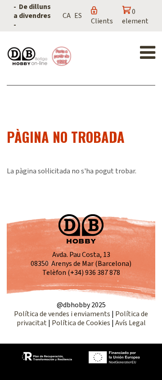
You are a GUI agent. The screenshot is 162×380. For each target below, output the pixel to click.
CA (67, 16)
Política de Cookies (81, 323)
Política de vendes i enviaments (62, 314)
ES (78, 16)
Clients (102, 21)
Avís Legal (130, 323)
